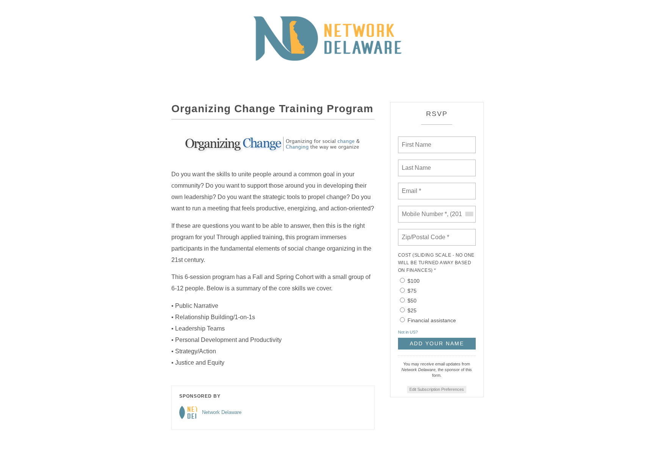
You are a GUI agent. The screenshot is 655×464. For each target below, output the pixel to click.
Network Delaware (221, 412)
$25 (412, 310)
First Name (416, 140)
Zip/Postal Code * (424, 232)
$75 (412, 291)
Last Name (415, 163)
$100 (413, 281)
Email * (411, 186)
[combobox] (468, 214)
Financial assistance (431, 320)
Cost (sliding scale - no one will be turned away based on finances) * (436, 262)
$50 (412, 301)
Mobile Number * (423, 209)
